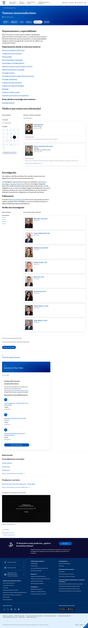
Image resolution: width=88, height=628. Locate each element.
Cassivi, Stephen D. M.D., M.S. (42, 233)
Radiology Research (8, 103)
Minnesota (4, 221)
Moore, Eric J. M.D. (39, 277)
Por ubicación (5, 119)
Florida (3, 219)
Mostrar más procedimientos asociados (12, 473)
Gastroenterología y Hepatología (12, 60)
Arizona (3, 217)
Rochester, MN (8, 123)
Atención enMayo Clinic (46, 22)
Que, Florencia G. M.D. (40, 291)
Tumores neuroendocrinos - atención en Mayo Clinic (15, 342)
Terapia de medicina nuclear (11, 92)
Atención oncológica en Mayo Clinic (13, 50)
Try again (26, 511)
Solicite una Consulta (8, 17)
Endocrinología (7, 57)
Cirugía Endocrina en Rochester (12, 53)
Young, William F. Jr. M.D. (40, 320)
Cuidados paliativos (7, 463)
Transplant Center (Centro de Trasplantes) (15, 95)
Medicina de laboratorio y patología (13, 70)
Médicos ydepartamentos (38, 22)
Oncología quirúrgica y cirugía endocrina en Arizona (18, 76)
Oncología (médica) (8, 73)
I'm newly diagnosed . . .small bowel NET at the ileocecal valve (16, 404)
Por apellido (4, 126)
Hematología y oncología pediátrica (13, 63)
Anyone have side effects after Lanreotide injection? (15, 419)
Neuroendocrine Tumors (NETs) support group (16, 390)
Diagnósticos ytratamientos (14, 22)
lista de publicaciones (17, 199)
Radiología (5, 89)
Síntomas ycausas (6, 22)
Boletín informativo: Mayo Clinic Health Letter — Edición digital (18, 484)
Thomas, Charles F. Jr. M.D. (41, 306)
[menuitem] (6, 22)
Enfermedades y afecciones (10, 8)
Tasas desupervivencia (29, 22)
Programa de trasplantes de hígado (13, 86)
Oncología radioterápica (9, 79)
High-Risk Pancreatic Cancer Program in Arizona (17, 66)
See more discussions (16, 445)
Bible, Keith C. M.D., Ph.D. (41, 218)
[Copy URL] (35, 509)
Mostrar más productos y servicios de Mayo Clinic (15, 487)
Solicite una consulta (9, 347)
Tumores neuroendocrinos (19, 13)
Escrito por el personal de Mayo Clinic (12, 338)
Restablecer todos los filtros (10, 152)
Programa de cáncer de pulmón (12, 82)
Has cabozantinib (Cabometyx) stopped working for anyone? (14, 434)
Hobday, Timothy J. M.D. (40, 262)
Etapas (21, 22)
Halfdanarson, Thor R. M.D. (41, 247)
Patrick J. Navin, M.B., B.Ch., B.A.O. (43, 146)
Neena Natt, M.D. (38, 124)
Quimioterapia (6, 466)
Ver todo (4, 223)
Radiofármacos (6, 470)
